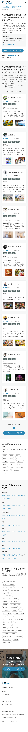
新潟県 (3, 515)
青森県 (8, 495)
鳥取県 (3, 541)
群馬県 (13, 505)
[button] (5, 455)
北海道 (3, 495)
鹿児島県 (9, 558)
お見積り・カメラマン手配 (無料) (12, 50)
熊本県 (18, 555)
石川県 (13, 515)
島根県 (8, 541)
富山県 (8, 515)
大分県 (13, 6)
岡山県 (13, 541)
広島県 (18, 541)
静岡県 (8, 525)
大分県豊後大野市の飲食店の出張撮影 (9, 7)
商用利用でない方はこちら (9, 721)
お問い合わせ (5, 694)
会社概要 (4, 691)
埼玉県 (18, 505)
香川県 (8, 548)
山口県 (23, 541)
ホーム (3, 6)
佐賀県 (8, 555)
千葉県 (23, 505)
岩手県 (13, 495)
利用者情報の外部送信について (9, 717)
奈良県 (23, 532)
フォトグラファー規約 (7, 704)
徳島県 (3, 548)
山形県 (3, 498)
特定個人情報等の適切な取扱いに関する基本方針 (13, 714)
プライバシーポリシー (7, 708)
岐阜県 (3, 525)
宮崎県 (3, 558)
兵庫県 (18, 532)
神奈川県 (9, 508)
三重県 (18, 525)
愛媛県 (13, 548)
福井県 (18, 515)
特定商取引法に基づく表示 (8, 711)
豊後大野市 (18, 6)
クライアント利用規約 (7, 701)
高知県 (18, 548)
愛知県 (13, 525)
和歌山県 (4, 535)
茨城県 (3, 505)
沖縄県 (14, 558)
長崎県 (13, 555)
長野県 (3, 518)
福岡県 (3, 555)
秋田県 (23, 495)
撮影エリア (8, 6)
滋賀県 (3, 532)
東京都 (3, 508)
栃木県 (8, 505)
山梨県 (23, 515)
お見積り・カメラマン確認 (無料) (14, 669)
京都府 (8, 532)
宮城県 (18, 495)
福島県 (8, 498)
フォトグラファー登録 (7, 687)
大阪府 (13, 532)
